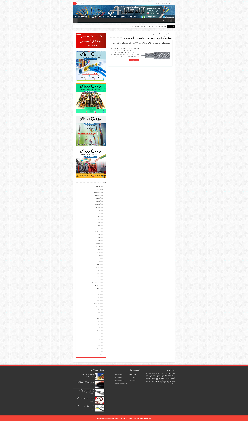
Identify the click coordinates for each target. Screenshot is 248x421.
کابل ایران (100, 225)
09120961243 (119, 374)
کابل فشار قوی (99, 300)
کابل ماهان (100, 324)
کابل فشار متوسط (98, 303)
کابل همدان (100, 348)
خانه (171, 20)
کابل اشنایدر (100, 216)
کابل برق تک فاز (99, 231)
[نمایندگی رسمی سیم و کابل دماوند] (99, 400)
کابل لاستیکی (99, 318)
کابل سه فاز (100, 273)
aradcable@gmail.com (121, 383)
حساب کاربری (157, 3)
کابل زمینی (100, 261)
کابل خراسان (99, 243)
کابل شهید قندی (99, 285)
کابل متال (100, 327)
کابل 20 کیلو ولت (98, 192)
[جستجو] (74, 3)
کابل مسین (100, 336)
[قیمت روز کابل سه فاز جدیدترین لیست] (99, 376)
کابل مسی (100, 333)
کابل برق (101, 228)
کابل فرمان (100, 294)
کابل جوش (100, 237)
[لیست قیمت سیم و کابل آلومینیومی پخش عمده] (99, 392)
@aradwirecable (119, 380)
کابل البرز (100, 222)
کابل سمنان (100, 270)
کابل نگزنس (100, 345)
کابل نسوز (100, 342)
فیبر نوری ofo (99, 189)
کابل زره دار (100, 258)
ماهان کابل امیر (99, 354)
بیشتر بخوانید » (134, 60)
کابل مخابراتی (99, 330)
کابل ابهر (101, 210)
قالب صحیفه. (147, 418)
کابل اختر (100, 213)
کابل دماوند (100, 249)
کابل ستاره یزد (99, 267)
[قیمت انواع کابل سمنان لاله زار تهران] (99, 408)
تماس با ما (164, 20)
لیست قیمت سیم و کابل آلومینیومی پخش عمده (86, 390)
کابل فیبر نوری (99, 306)
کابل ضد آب (100, 291)
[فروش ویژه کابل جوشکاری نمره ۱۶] (99, 384)
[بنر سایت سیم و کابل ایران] (124, 11)
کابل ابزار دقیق (99, 207)
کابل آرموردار (99, 198)
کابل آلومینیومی (165, 45)
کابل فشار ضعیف (98, 297)
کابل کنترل (100, 312)
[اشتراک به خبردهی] (108, 38)
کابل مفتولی (100, 339)
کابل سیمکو (100, 276)
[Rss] (86, 4)
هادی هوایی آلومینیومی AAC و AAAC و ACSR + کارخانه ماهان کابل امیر (147, 26)
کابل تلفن (100, 234)
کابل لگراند (100, 321)
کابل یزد (101, 351)
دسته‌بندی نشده (99, 186)
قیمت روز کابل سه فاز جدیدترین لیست (87, 375)
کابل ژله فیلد (100, 264)
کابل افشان (100, 219)
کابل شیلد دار (99, 288)
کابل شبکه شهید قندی (97, 282)
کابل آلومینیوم (99, 201)
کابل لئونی (100, 315)
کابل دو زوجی (99, 252)
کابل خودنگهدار (99, 246)
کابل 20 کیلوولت (99, 195)
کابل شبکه (100, 279)
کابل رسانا (100, 255)
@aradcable (118, 377)
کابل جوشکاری (99, 240)
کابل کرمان (100, 309)
